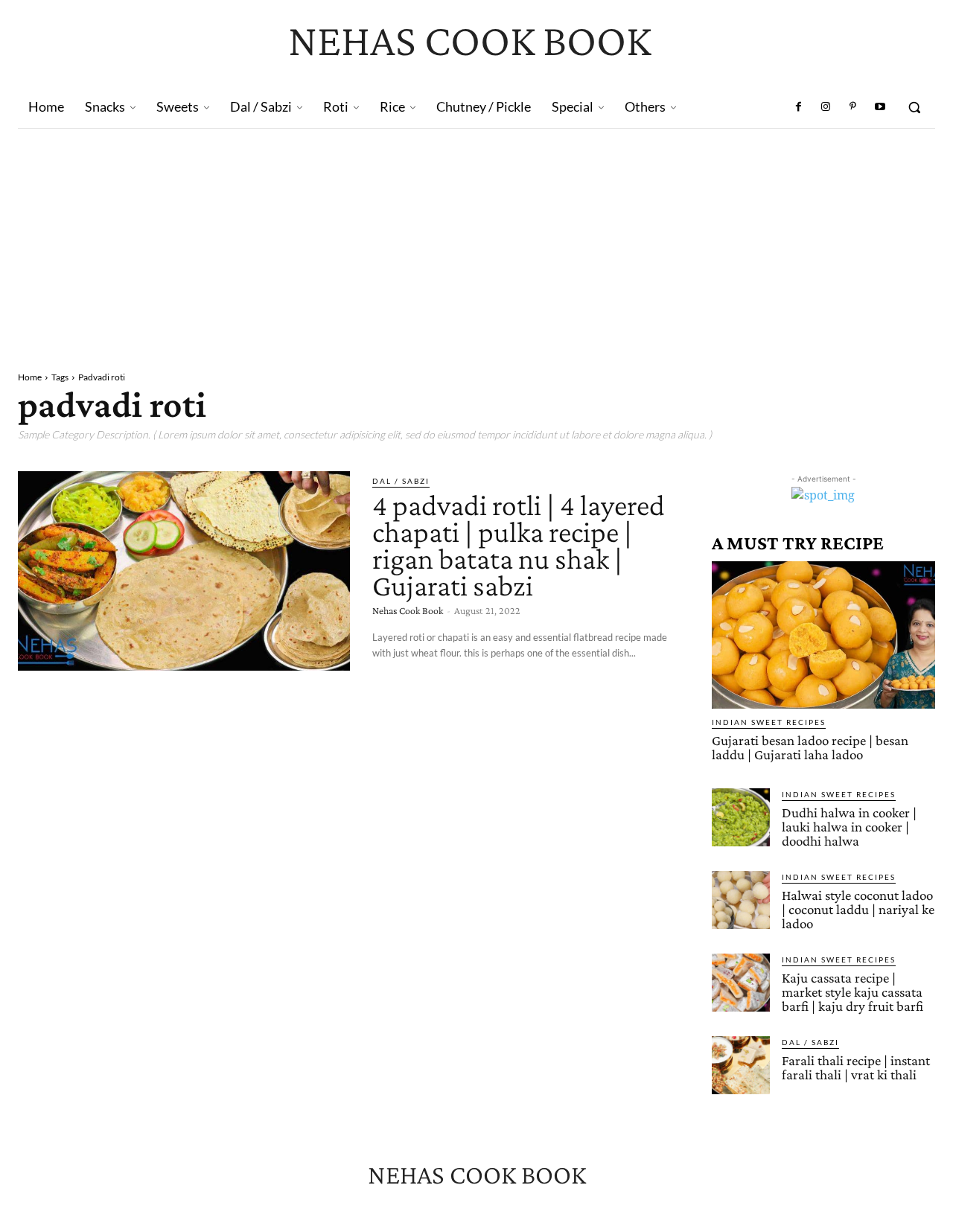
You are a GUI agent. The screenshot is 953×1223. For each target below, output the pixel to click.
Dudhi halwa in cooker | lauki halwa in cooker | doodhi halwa (849, 827)
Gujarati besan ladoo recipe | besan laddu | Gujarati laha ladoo (810, 747)
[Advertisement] (476, 240)
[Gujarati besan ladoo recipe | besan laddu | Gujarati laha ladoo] (823, 635)
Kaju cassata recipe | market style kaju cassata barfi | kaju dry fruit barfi (852, 992)
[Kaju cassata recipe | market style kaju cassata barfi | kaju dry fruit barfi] (741, 983)
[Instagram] (825, 107)
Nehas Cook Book (407, 610)
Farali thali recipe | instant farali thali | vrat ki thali (856, 1067)
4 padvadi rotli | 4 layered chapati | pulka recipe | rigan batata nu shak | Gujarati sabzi (518, 545)
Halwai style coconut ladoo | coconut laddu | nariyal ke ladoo (858, 909)
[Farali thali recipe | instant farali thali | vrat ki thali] (741, 1065)
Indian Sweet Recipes (769, 722)
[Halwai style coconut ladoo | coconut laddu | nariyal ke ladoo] (741, 900)
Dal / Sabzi (401, 480)
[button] (914, 107)
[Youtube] (880, 107)
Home (30, 377)
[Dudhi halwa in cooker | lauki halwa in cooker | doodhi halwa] (741, 817)
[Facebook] (798, 107)
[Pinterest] (852, 107)
